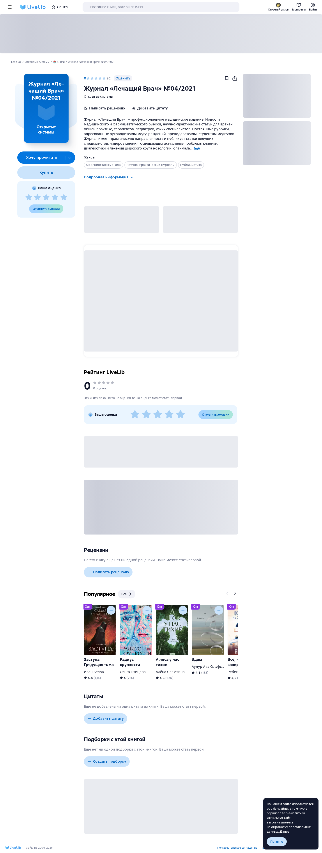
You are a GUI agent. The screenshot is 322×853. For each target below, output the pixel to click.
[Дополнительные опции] (70, 157)
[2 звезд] (37, 197)
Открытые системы (98, 96)
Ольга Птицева (133, 672)
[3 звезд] (46, 197)
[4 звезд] (54, 197)
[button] (46, 108)
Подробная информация (106, 177)
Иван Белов (94, 672)
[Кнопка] (227, 593)
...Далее (284, 832)
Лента (62, 7)
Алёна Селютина (170, 672)
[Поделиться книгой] (234, 78)
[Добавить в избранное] (226, 78)
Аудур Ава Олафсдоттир (213, 666)
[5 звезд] (63, 197)
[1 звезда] (28, 197)
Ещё (196, 148)
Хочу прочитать (41, 157)
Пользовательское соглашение (237, 847)
